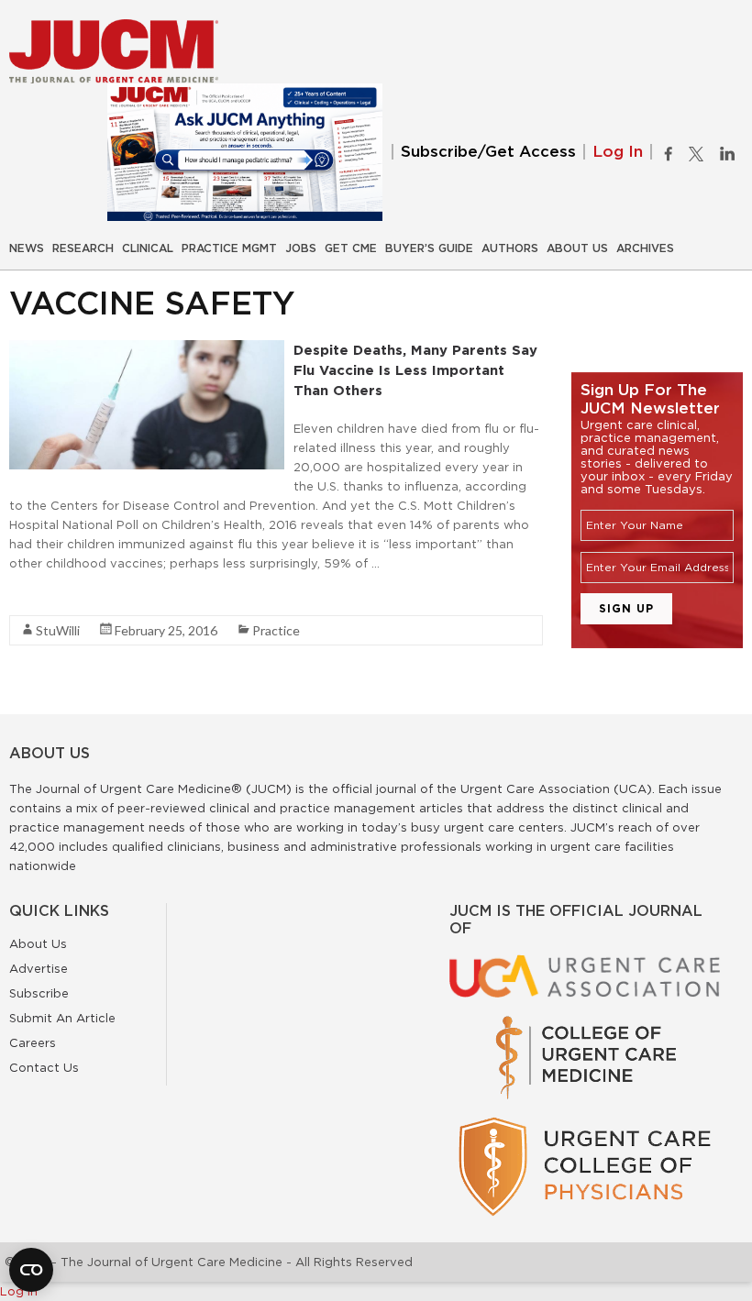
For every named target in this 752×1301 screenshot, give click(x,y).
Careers (32, 1042)
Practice (276, 630)
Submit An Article (62, 1017)
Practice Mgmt (229, 248)
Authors (509, 248)
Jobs (300, 248)
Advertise (38, 968)
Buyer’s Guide (429, 248)
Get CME (351, 248)
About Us (577, 248)
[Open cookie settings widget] (31, 1270)
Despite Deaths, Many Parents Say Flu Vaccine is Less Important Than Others (415, 370)
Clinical (147, 248)
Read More (41, 596)
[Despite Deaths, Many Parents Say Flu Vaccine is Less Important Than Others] (146, 349)
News (26, 248)
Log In (617, 152)
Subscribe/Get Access (488, 152)
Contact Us (44, 1067)
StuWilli (58, 630)
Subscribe (39, 993)
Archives (645, 248)
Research (83, 248)
